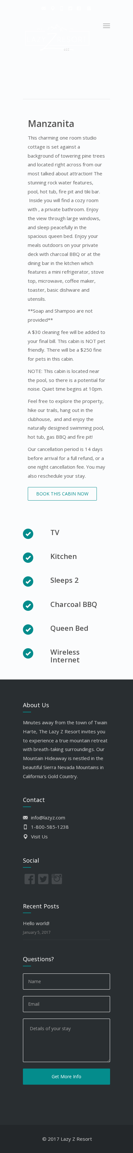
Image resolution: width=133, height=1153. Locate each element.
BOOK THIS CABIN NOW (62, 494)
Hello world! (36, 923)
